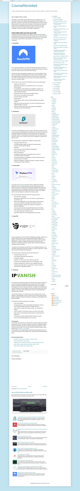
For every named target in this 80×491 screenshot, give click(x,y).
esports (53, 151)
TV (52, 262)
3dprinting (54, 98)
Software (54, 238)
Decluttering (54, 132)
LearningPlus (56, 298)
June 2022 (55, 86)
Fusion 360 (54, 163)
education (54, 143)
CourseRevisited (24, 6)
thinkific (53, 254)
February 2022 (56, 93)
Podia (53, 216)
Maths (53, 186)
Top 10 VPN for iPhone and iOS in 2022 (22, 392)
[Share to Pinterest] (28, 351)
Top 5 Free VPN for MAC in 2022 (60, 45)
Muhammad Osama (57, 300)
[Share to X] (26, 351)
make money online (56, 184)
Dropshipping (55, 140)
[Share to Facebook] (27, 351)
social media (54, 236)
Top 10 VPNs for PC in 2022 (23, 454)
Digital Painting (55, 136)
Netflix (39, 37)
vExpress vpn (55, 268)
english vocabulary (56, 149)
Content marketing (56, 122)
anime (53, 105)
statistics (54, 246)
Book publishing (55, 114)
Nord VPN (54, 201)
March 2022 (56, 91)
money (53, 192)
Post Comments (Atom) (22, 388)
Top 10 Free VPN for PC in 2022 (24, 436)
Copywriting (54, 124)
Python (53, 227)
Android (53, 103)
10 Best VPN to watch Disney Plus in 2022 (26, 472)
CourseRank (56, 297)
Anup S (54, 295)
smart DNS (54, 235)
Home (29, 386)
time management (56, 255)
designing (54, 133)
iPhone (53, 175)
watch (53, 273)
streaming (54, 248)
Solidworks (54, 240)
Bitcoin (53, 111)
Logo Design (54, 181)
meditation (54, 187)
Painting (54, 205)
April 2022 (55, 89)
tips (53, 257)
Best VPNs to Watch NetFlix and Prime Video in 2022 (26, 344)
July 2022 (55, 84)
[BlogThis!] (25, 351)
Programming (55, 222)
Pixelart (53, 211)
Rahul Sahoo (56, 303)
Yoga (53, 278)
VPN (16, 352)
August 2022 (56, 82)
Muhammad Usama (57, 302)
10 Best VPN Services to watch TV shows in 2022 (25, 339)
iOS (53, 173)
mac (53, 182)
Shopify (53, 232)
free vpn (53, 157)
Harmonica (54, 168)
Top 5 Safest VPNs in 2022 (58, 62)
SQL (53, 244)
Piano (53, 209)
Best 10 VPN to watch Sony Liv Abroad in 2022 (27, 423)
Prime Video (54, 219)
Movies (53, 195)
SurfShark (54, 251)
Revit (53, 230)
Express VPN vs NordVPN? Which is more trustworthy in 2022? (29, 342)
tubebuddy (54, 260)
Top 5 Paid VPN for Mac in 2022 (60, 37)
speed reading (55, 243)
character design (55, 119)
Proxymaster (54, 225)
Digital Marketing (55, 135)
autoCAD (54, 108)
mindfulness (54, 189)
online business (55, 203)
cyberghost (54, 130)
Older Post (45, 386)
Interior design (55, 171)
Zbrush (53, 281)
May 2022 (55, 88)
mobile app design (56, 190)
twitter (53, 263)
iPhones (54, 176)
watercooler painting (56, 275)
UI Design (54, 265)
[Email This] (23, 351)
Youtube (54, 279)
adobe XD (54, 101)
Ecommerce (54, 141)
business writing (55, 117)
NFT (53, 200)
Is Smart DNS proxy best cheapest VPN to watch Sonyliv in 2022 (31, 417)
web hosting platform (56, 276)
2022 (53, 16)
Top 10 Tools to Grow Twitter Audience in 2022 (27, 448)
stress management (56, 249)
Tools (53, 259)
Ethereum (54, 152)
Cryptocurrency (55, 128)
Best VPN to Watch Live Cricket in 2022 (23, 346)
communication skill (56, 121)
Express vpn (54, 154)
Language (54, 179)
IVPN (53, 178)
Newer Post (14, 386)
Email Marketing (55, 146)
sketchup (54, 233)
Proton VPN (54, 224)
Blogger (47, 483)
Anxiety (53, 106)
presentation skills (56, 217)
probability (54, 221)
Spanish (54, 241)
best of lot (54, 109)
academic (54, 100)
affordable (21, 184)
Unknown (55, 305)
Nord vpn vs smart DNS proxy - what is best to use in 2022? (30, 466)
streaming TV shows (22, 328)
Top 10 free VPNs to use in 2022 (21, 340)
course (53, 125)
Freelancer (54, 160)
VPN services (19, 352)
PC (52, 208)
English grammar (55, 148)
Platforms (54, 213)
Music (53, 197)
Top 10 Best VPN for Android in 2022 (25, 460)
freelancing (54, 162)
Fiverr (53, 155)
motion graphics (55, 194)
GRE (53, 165)
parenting (54, 206)
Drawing (54, 138)
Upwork (53, 267)
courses (53, 127)
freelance (54, 159)
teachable (54, 252)
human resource (55, 170)
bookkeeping (55, 116)
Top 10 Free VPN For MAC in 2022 (60, 60)
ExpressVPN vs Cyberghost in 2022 (60, 56)
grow (53, 167)
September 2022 (57, 19)
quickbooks (54, 228)
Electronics (54, 144)
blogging (54, 113)
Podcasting (54, 214)
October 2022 (56, 17)
